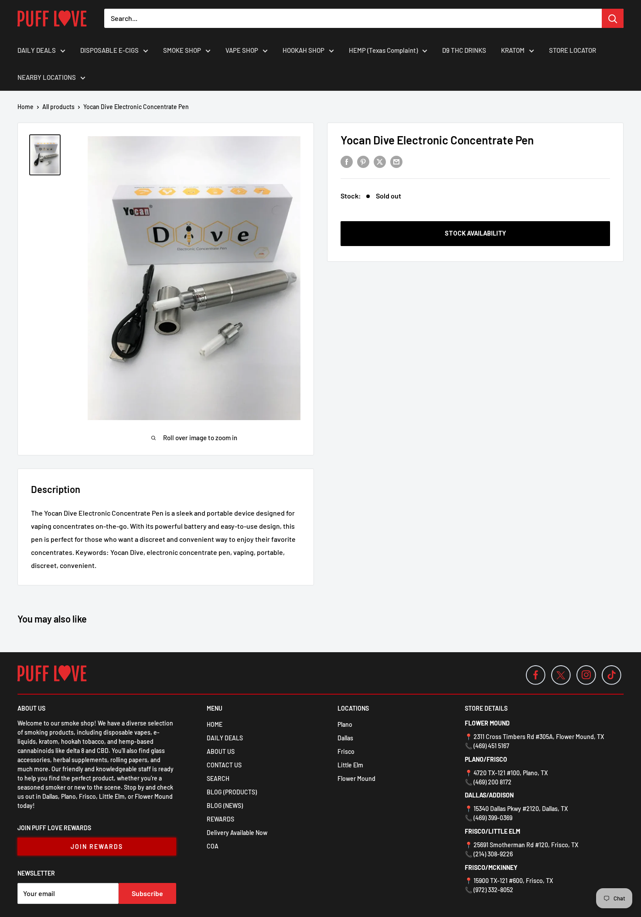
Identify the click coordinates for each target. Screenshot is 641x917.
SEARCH (218, 778)
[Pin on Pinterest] (363, 161)
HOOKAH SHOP (303, 50)
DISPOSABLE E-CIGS (109, 50)
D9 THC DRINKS (464, 50)
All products (58, 106)
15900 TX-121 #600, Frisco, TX (513, 880)
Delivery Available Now (237, 832)
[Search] (613, 18)
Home (25, 106)
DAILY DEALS (36, 50)
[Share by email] (396, 161)
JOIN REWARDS (97, 846)
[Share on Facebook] (347, 161)
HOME (214, 724)
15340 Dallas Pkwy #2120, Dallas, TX (521, 808)
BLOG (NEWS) (225, 805)
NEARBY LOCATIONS (46, 77)
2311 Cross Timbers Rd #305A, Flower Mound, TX (539, 736)
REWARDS (220, 819)
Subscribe (147, 893)
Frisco (346, 751)
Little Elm (350, 765)
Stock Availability (475, 233)
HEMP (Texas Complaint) (383, 50)
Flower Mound (356, 778)
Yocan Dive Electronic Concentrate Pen (437, 140)
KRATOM (513, 50)
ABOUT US (221, 751)
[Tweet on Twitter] (380, 161)
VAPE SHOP (241, 50)
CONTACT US (224, 765)
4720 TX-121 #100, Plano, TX (511, 773)
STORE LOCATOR (572, 50)
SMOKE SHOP (182, 50)
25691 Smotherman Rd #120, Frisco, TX (526, 845)
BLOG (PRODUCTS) (232, 792)
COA (212, 846)
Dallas (345, 738)
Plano (345, 724)
